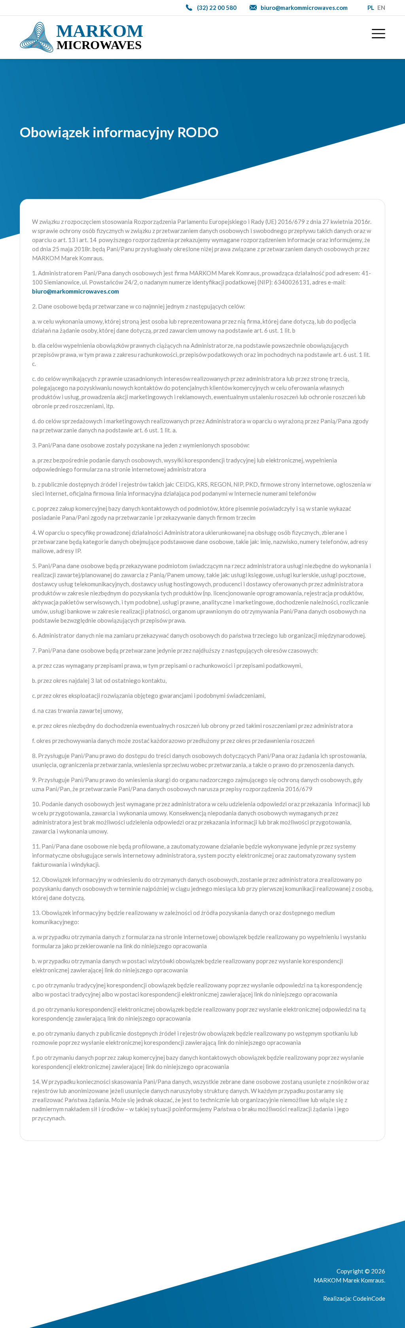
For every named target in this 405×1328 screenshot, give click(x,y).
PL (370, 7)
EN (381, 7)
